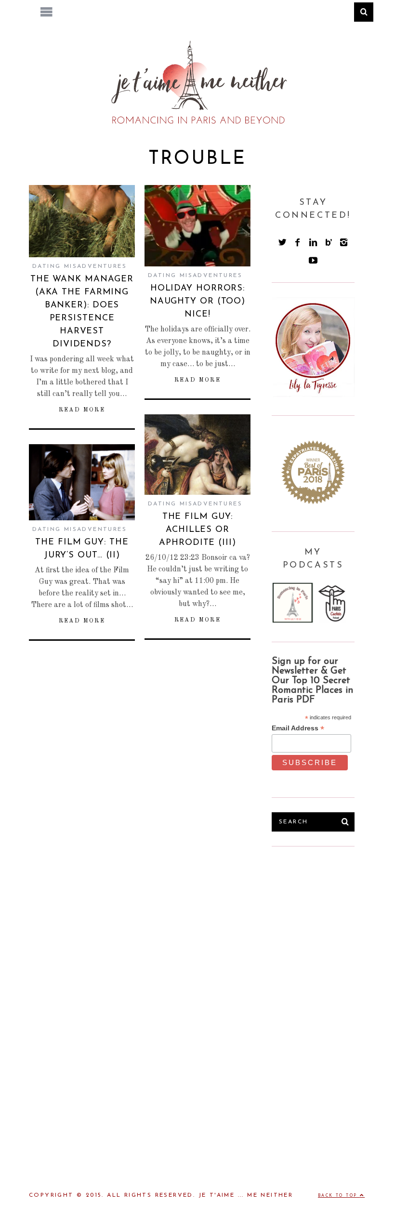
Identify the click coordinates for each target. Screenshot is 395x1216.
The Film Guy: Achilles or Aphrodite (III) (197, 530)
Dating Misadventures (79, 266)
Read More (82, 410)
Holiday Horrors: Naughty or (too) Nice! (197, 301)
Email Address (298, 728)
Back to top (339, 1196)
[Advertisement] (333, 921)
